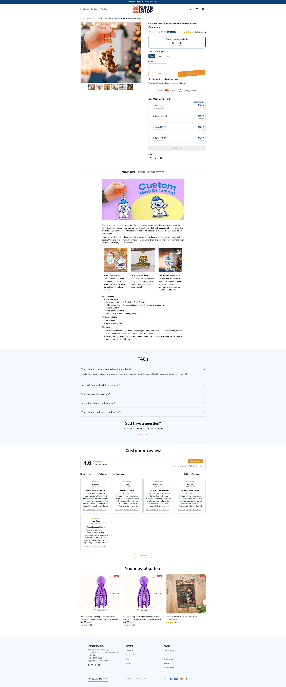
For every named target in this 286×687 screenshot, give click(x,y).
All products (91, 18)
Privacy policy (169, 651)
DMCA (128, 663)
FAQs (127, 659)
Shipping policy (169, 659)
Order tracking (131, 655)
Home (82, 18)
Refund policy (169, 667)
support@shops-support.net (98, 661)
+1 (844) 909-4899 (95, 658)
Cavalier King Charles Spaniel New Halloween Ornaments (95, 510)
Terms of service (170, 655)
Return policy (169, 663)
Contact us (130, 651)
